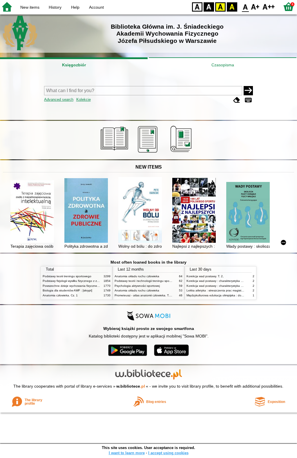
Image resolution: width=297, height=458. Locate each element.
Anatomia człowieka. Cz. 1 (60, 295)
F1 (255, 6)
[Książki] (115, 152)
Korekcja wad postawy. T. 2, (205, 276)
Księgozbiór (74, 65)
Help (75, 7)
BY (232, 6)
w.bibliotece (130, 386)
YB (220, 6)
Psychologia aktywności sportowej (137, 285)
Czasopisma (222, 65)
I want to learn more (127, 453)
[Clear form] (236, 100)
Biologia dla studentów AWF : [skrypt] (67, 290)
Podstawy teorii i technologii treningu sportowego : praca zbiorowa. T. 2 (162, 280)
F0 (245, 6)
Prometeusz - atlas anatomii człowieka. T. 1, (144, 295)
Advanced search (58, 99)
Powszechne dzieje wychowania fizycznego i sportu (77, 285)
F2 (268, 6)
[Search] (248, 90)
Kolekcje (83, 99)
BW (209, 6)
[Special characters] (248, 100)
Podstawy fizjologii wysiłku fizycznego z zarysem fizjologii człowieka (87, 280)
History (55, 7)
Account (96, 7)
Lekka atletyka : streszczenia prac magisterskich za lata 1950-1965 (231, 290)
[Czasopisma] (182, 152)
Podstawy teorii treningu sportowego (67, 276)
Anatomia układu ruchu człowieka (137, 276)
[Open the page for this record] (33, 212)
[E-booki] (148, 152)
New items (29, 7)
